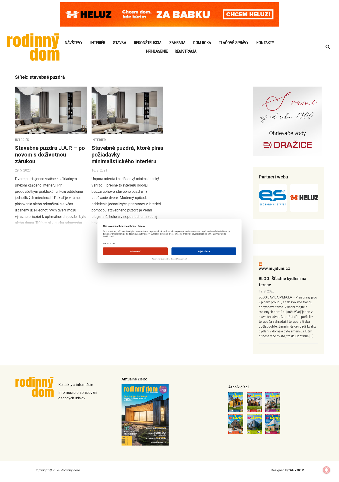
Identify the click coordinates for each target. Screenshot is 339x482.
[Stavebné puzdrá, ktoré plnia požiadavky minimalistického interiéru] (128, 110)
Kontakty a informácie (75, 385)
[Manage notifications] (326, 470)
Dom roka (202, 42)
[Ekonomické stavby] (273, 198)
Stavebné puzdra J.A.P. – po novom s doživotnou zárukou (50, 155)
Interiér (97, 42)
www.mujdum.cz (274, 268)
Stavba (119, 42)
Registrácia (185, 51)
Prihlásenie (157, 51)
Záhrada (177, 42)
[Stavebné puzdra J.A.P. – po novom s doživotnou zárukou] (51, 110)
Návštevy (74, 42)
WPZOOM (296, 470)
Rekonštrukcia (147, 42)
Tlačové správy (234, 42)
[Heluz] (304, 198)
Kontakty (265, 42)
